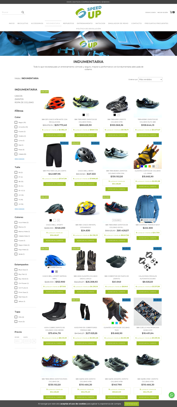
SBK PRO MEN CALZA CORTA (54, 171)
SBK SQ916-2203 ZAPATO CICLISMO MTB (85, 380)
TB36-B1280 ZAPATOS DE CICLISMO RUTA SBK (148, 120)
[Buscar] (22, 12)
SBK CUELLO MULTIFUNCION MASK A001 (147, 329)
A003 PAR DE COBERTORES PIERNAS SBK (85, 329)
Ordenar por (133, 79)
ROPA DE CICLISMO (24, 102)
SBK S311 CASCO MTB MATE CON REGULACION (54, 120)
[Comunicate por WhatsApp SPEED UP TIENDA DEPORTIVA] (171, 395)
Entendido (132, 404)
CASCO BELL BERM (85, 171)
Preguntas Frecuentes (156, 23)
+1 (118, 115)
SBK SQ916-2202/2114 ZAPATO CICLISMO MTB (116, 380)
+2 (87, 115)
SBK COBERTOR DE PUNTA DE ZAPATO (116, 277)
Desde (17, 337)
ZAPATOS (19, 99)
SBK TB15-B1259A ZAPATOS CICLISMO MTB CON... (116, 172)
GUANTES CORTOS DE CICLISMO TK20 (117, 329)
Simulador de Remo (118, 23)
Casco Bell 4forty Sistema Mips (55, 277)
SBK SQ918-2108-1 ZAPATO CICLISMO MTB (147, 380)
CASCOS (18, 96)
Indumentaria (53, 23)
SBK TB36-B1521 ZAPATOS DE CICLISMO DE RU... (116, 226)
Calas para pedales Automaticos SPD (148, 277)
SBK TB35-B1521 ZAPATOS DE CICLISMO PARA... (85, 120)
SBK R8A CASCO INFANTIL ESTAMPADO (85, 226)
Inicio (12, 23)
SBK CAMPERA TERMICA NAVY (148, 225)
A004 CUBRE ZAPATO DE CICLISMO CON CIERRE (54, 329)
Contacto (136, 23)
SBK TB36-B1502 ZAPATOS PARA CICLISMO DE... (54, 380)
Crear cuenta (150, 12)
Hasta (25, 337)
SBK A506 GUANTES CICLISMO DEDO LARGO (85, 277)
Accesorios (37, 23)
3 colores (116, 220)
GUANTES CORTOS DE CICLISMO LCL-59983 (148, 172)
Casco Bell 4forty (54, 225)
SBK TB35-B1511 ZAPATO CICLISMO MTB (116, 120)
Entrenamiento (85, 23)
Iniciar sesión (162, 12)
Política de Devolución (88, 29)
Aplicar (34, 341)
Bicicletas (23, 23)
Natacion (100, 23)
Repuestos (68, 23)
